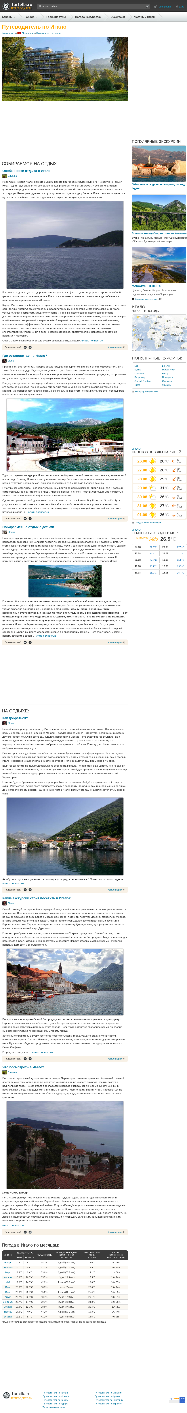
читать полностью (92, 340)
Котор (165, 373)
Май (8, 1282)
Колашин (139, 373)
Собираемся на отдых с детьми (28, 527)
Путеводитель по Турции (55, 1403)
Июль (8, 1292)
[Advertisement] (65, 131)
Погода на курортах (88, 16)
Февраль (8, 1267)
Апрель (8, 1277)
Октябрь (8, 1307)
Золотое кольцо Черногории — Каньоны (159, 233)
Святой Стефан (142, 381)
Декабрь (8, 1316)
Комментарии (115, 347)
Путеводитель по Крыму (107, 1396)
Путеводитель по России (55, 1400)
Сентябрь (8, 1302)
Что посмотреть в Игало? (23, 1067)
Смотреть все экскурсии (146, 299)
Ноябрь (8, 1312)
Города (29, 16)
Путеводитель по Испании (108, 1392)
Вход (181, 6)
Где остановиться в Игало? (24, 355)
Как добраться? (15, 718)
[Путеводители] (17, 8)
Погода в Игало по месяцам (148, 523)
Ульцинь (166, 385)
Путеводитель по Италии (56, 1396)
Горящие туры (56, 16)
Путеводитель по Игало (48, 33)
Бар (136, 366)
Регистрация (164, 6)
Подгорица (167, 377)
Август (8, 1297)
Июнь (8, 1287)
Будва (137, 369)
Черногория (28, 33)
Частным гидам (144, 16)
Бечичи (166, 366)
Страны (7, 16)
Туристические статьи (54, 1407)
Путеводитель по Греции (55, 1392)
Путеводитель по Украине (108, 1403)
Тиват (137, 385)
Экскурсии (118, 16)
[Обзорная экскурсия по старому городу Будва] (159, 180)
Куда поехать (9, 33)
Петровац (139, 377)
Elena (11, 360)
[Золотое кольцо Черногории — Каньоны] (159, 229)
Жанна (11, 532)
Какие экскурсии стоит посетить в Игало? (36, 898)
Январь (8, 1262)
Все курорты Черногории (146, 391)
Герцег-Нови (168, 369)
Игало (136, 448)
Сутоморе (167, 381)
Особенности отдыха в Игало (26, 171)
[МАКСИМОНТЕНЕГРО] (159, 282)
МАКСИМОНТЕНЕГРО (146, 285)
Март (8, 1272)
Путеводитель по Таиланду (109, 1400)
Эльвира (12, 176)
